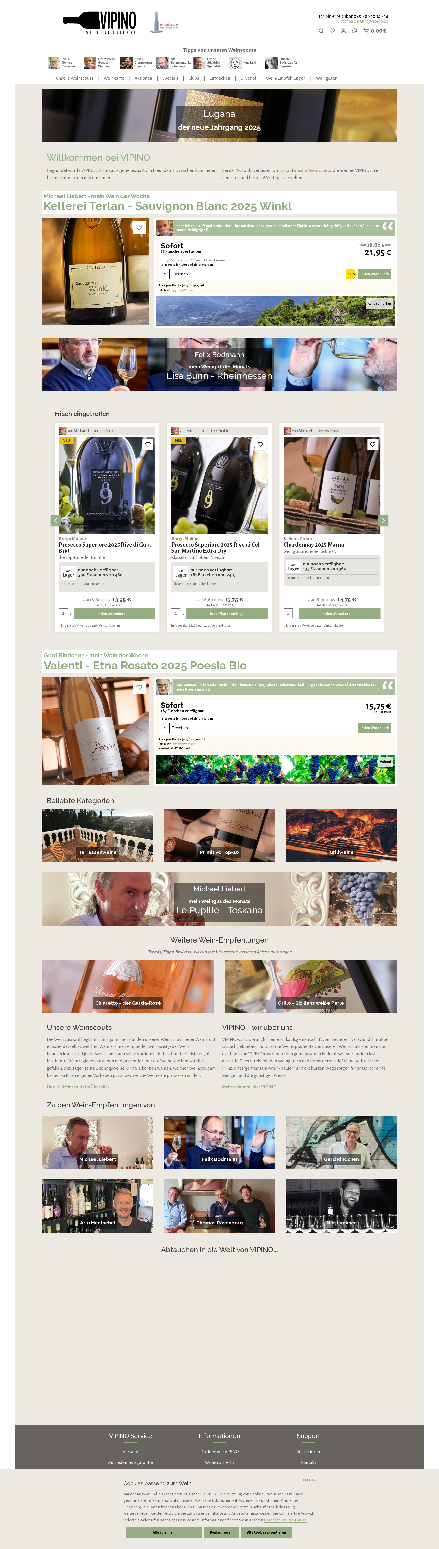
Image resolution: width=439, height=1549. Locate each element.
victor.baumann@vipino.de (362, 21)
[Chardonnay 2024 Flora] (332, 485)
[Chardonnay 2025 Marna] (219, 485)
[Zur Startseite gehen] (99, 22)
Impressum (310, 1479)
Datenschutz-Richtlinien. (285, 1520)
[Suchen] (321, 31)
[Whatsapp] (355, 31)
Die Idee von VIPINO (219, 1451)
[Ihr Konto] (343, 31)
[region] (219, 521)
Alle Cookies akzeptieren (266, 1532)
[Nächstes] (383, 520)
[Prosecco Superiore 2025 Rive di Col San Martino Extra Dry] (107, 485)
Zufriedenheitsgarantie (130, 1462)
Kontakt (308, 1462)
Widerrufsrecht (219, 1462)
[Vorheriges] (56, 520)
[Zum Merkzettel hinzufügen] (139, 227)
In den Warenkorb (374, 274)
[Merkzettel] (332, 31)
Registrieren (308, 1451)
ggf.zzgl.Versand (184, 290)
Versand (130, 1451)
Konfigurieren (221, 1532)
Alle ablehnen (164, 1532)
